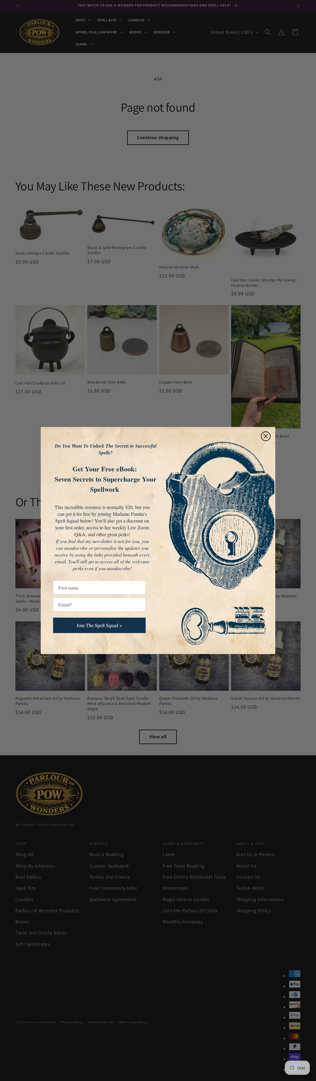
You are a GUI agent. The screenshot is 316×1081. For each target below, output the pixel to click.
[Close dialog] (265, 436)
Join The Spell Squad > (99, 625)
